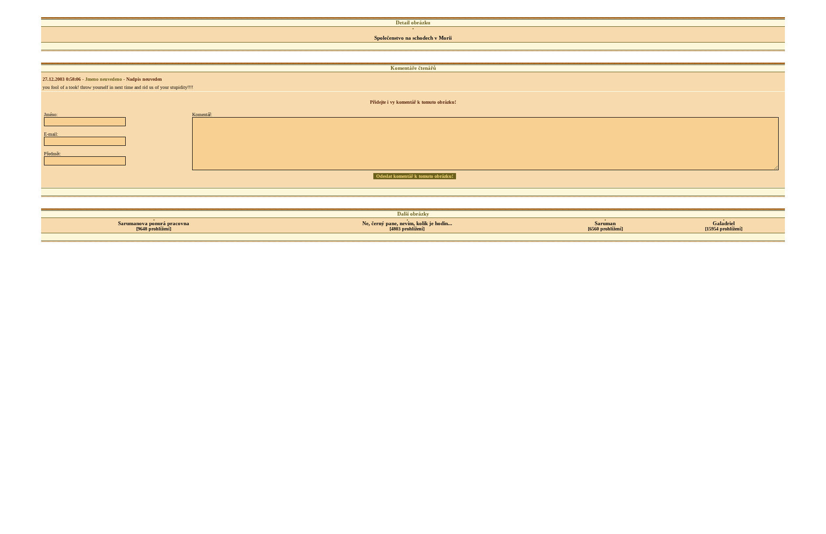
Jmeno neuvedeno (103, 79)
